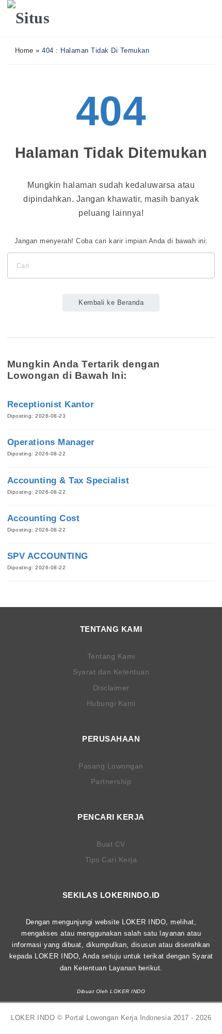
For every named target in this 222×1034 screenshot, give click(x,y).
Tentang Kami (111, 656)
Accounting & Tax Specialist (68, 480)
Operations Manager (51, 442)
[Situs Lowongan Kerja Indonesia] (39, 18)
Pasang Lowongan (111, 766)
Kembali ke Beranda (111, 302)
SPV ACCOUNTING (47, 556)
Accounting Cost (43, 518)
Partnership (111, 781)
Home (23, 50)
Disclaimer (111, 688)
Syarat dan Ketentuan (111, 672)
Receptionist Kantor (50, 404)
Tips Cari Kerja (111, 859)
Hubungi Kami (111, 703)
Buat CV (111, 844)
